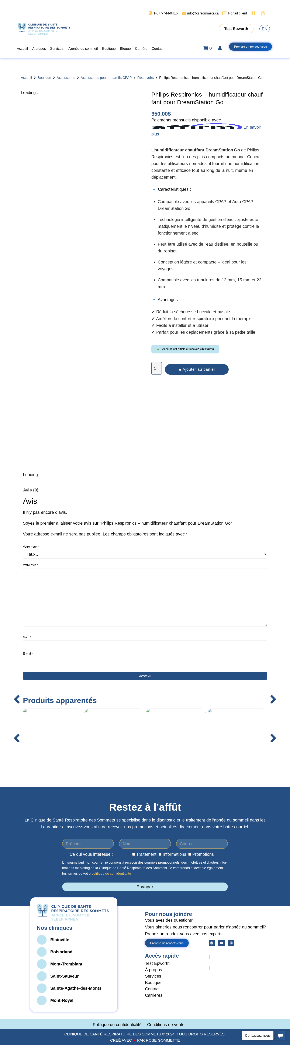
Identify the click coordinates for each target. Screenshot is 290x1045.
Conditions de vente (165, 1024)
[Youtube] (221, 943)
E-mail (28, 653)
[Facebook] (212, 943)
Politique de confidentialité (118, 1024)
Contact (152, 989)
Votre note (31, 546)
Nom (27, 637)
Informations (174, 854)
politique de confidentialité (111, 873)
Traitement (146, 854)
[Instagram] (231, 943)
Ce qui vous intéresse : (91, 854)
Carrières (153, 995)
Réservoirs (145, 78)
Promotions (203, 854)
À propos (153, 969)
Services (153, 976)
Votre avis (30, 565)
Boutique (44, 78)
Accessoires (66, 78)
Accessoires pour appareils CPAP (106, 78)
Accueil (26, 78)
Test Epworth (157, 963)
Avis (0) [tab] (30, 490)
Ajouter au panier (199, 369)
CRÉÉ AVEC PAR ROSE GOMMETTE (145, 1040)
